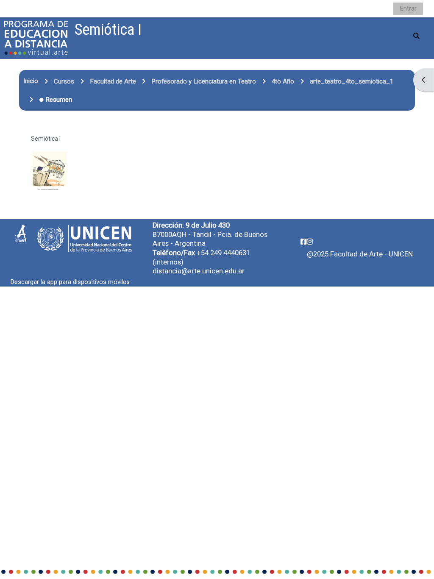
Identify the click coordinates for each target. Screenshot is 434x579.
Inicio (30, 81)
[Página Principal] (36, 38)
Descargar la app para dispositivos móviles (70, 282)
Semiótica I (46, 138)
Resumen (58, 99)
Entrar (408, 8)
